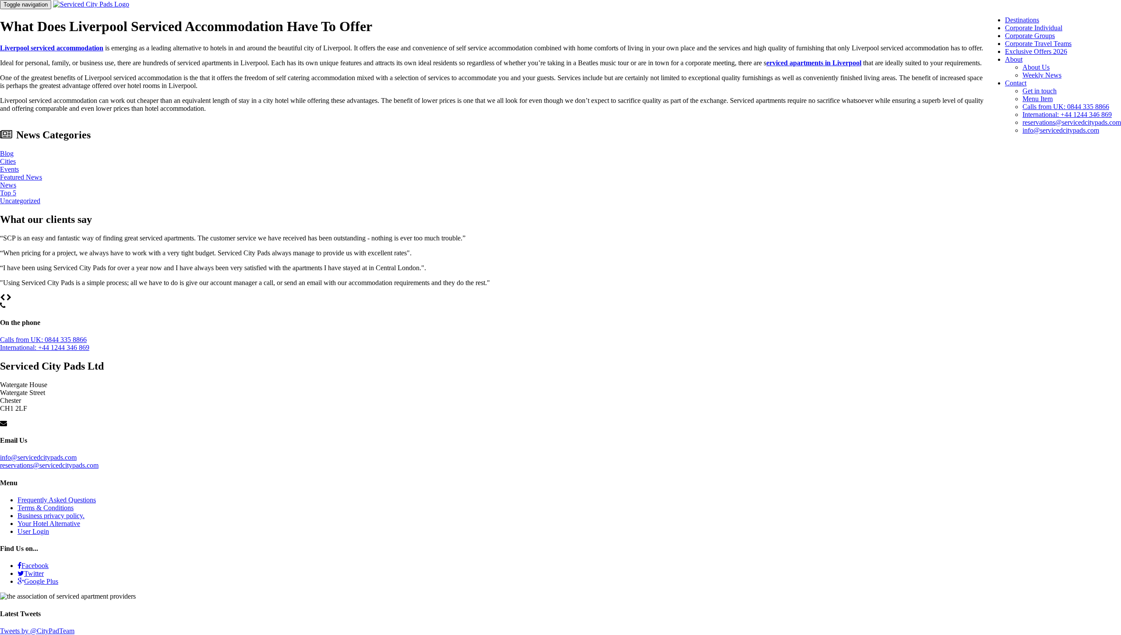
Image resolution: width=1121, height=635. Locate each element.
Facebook (35, 565)
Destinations (1022, 20)
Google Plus (41, 581)
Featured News (21, 177)
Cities (8, 161)
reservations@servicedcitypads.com (1071, 122)
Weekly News (1041, 75)
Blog (7, 153)
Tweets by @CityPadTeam (37, 631)
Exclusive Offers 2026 (1036, 51)
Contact (1015, 83)
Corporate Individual (1033, 28)
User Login (33, 531)
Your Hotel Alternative (49, 523)
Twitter (34, 573)
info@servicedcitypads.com (1060, 130)
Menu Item (1037, 98)
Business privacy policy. (51, 515)
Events (9, 169)
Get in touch (1039, 91)
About (1013, 59)
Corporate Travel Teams (1038, 43)
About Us (1036, 67)
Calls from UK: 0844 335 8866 (1065, 106)
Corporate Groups (1030, 35)
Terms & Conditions (46, 508)
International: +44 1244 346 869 (1067, 114)
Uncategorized (20, 201)
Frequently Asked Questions (57, 500)
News (8, 185)
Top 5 (8, 193)
